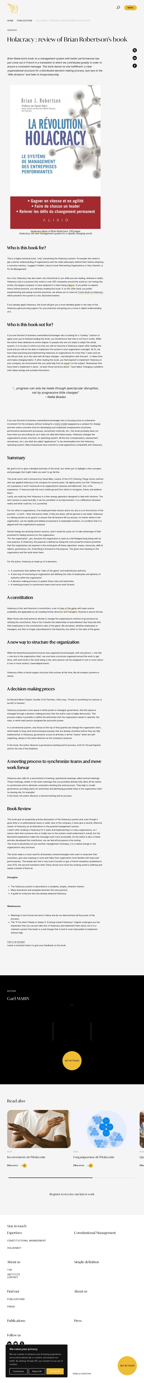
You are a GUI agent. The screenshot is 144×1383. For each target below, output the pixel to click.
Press (78, 1321)
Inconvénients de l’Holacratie (26, 1157)
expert (67, 363)
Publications (24, 20)
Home (10, 20)
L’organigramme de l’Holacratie (93, 1157)
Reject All (37, 1371)
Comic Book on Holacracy (90, 292)
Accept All (55, 1371)
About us (80, 1291)
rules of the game (68, 608)
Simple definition (86, 1262)
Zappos (71, 285)
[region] (37, 1361)
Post (9, 1152)
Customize (18, 1371)
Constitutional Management (95, 1233)
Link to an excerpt (16, 942)
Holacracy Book (39, 231)
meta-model (61, 424)
